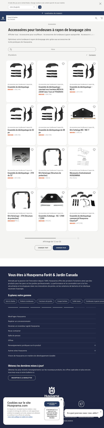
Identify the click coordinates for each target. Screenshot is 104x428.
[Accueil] (3, 18)
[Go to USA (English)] (39, 7)
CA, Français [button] (11, 19)
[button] (32, 64)
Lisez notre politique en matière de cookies (20, 417)
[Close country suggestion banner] (100, 3)
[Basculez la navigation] (101, 18)
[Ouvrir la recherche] (96, 18)
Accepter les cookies (52, 404)
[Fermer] (61, 399)
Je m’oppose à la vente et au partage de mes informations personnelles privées (52, 414)
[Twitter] (81, 404)
